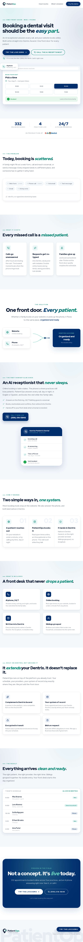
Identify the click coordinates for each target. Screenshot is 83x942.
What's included (57, 4)
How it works (43, 4)
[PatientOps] (9, 4)
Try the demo (73, 4)
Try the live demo (15, 52)
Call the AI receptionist (49, 52)
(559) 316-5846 (57, 892)
